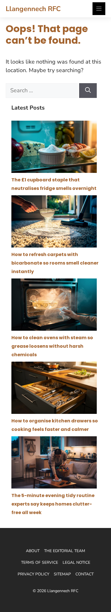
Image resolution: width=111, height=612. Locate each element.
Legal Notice (76, 562)
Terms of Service (39, 562)
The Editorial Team (64, 551)
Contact (84, 574)
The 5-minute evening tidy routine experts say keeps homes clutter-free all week (52, 504)
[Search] (88, 90)
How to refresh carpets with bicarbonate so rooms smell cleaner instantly (54, 263)
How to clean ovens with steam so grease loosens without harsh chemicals (52, 346)
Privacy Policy (33, 574)
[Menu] (98, 8)
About (33, 551)
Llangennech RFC (33, 8)
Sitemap (62, 574)
